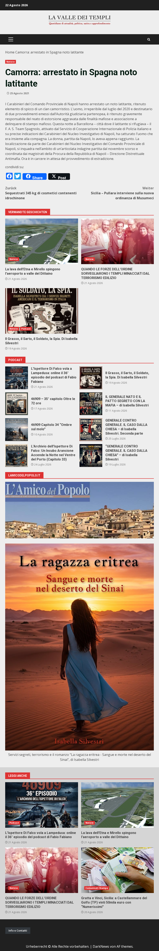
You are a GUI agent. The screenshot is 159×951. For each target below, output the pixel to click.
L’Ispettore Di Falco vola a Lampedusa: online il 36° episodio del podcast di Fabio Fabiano (16, 377)
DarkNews (101, 946)
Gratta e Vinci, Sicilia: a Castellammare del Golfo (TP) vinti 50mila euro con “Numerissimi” (117, 870)
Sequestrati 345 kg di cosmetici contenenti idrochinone (41, 193)
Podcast (26, 328)
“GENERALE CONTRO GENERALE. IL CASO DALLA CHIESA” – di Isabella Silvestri (91, 455)
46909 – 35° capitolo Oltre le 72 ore (16, 403)
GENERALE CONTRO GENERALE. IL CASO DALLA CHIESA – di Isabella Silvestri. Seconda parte (91, 429)
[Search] (148, 39)
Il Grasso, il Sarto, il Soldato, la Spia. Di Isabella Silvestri (41, 311)
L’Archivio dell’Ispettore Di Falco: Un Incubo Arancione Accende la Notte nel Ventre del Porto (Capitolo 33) (16, 455)
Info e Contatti (17, 930)
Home (9, 52)
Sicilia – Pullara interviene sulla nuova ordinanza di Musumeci (122, 193)
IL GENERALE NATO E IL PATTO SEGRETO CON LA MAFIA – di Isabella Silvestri (91, 403)
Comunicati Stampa (97, 888)
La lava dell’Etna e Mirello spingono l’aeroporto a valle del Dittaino (41, 241)
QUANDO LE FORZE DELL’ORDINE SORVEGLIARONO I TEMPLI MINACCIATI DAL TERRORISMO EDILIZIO (117, 241)
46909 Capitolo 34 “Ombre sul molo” (16, 429)
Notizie (10, 61)
